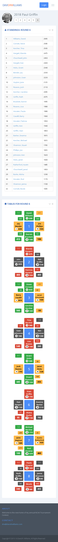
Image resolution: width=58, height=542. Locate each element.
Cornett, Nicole (19, 189)
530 (37, 341)
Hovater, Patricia (20, 121)
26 (37, 326)
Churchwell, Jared (20, 169)
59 (20, 483)
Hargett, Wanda (19, 53)
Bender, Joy (18, 72)
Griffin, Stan (18, 131)
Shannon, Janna (19, 184)
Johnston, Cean (19, 77)
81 (37, 290)
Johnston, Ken (19, 155)
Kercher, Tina (18, 48)
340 (37, 218)
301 (20, 218)
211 (20, 448)
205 (20, 433)
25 (37, 433)
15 (37, 269)
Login (44, 5)
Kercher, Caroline (20, 92)
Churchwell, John (20, 58)
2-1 (39, 213)
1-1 (18, 213)
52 (37, 234)
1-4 (39, 320)
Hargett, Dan (18, 63)
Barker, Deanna (19, 135)
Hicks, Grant (18, 67)
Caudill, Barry (18, 116)
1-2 (18, 284)
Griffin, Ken (18, 126)
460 (37, 483)
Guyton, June (18, 82)
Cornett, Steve (19, 43)
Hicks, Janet (18, 160)
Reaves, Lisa (18, 106)
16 (20, 468)
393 (20, 234)
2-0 (39, 284)
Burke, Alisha (18, 174)
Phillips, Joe (18, 150)
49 (37, 361)
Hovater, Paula (19, 111)
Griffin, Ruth (18, 97)
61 (20, 326)
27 (20, 412)
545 (37, 376)
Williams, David (19, 38)
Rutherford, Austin (20, 164)
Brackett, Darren (20, 101)
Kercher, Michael (20, 140)
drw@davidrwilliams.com (12, 524)
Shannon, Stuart (20, 145)
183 (37, 254)
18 (20, 290)
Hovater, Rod (18, 179)
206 (37, 468)
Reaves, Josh (18, 87)
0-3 (18, 463)
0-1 (18, 355)
